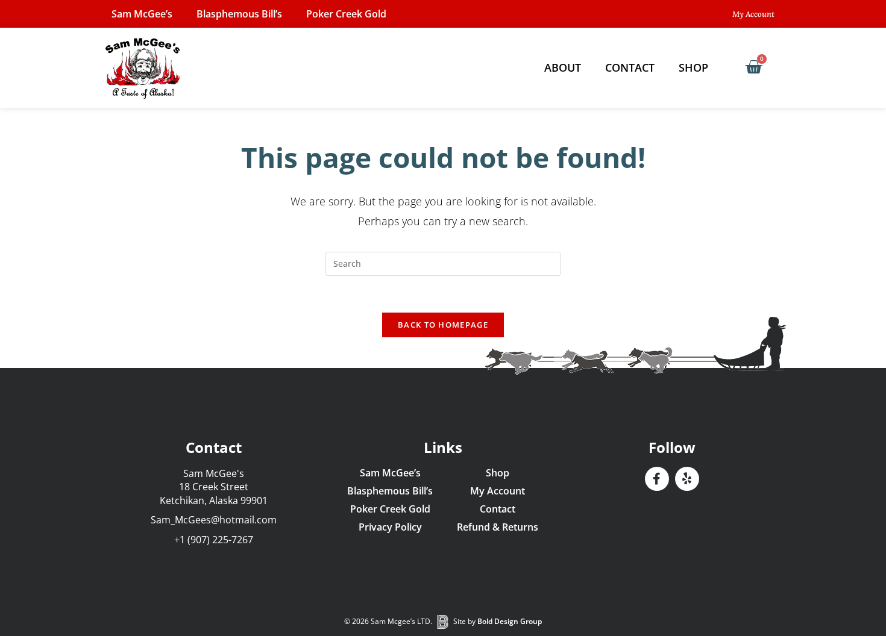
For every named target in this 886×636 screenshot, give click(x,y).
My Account (497, 491)
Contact (630, 67)
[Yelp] (687, 479)
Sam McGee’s (142, 13)
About (562, 67)
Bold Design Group (509, 621)
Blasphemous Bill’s (239, 13)
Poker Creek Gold (346, 13)
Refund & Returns (497, 527)
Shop (693, 67)
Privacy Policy (390, 527)
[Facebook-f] (657, 479)
